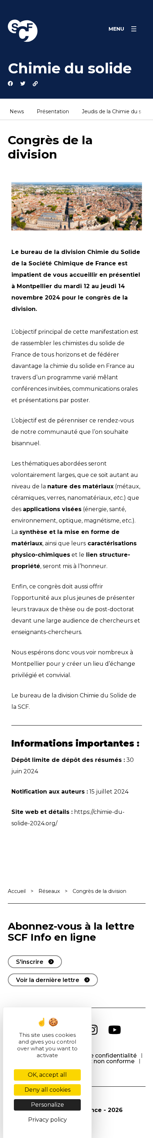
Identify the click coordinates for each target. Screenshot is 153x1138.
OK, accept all (47, 1074)
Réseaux (49, 891)
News (17, 112)
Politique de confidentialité (98, 1055)
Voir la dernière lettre (47, 980)
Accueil (17, 891)
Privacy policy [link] (47, 1119)
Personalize (47, 1104)
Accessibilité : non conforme (93, 1061)
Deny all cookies (47, 1089)
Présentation (53, 112)
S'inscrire (29, 961)
